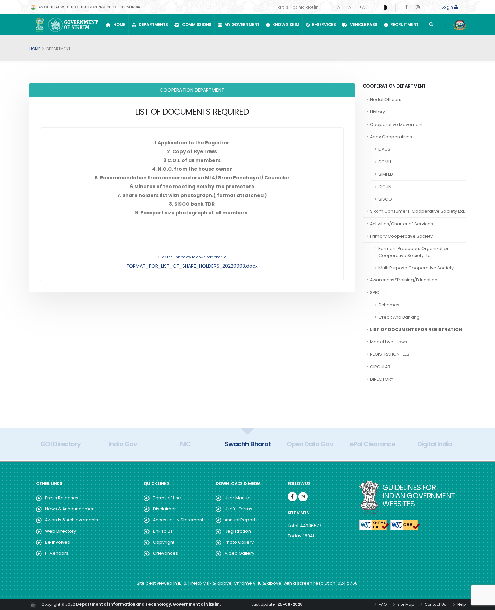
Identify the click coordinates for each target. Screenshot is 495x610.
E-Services (323, 24)
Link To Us (163, 531)
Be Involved (57, 542)
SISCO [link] (385, 199)
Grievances (165, 553)
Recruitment (404, 24)
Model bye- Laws (388, 342)
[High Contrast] (384, 7)
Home (118, 24)
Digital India (434, 444)
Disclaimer (164, 509)
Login (447, 7)
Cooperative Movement (396, 124)
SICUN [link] (384, 187)
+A (362, 7)
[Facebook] (406, 7)
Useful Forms (238, 509)
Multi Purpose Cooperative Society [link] (416, 268)
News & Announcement (70, 509)
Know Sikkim (285, 24)
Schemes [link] (388, 305)
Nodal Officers (385, 99)
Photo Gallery (239, 542)
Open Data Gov (310, 444)
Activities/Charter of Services (401, 224)
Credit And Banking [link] (399, 317)
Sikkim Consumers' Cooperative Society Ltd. (417, 211)
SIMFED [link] (385, 174)
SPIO (375, 292)
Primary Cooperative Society (401, 236)
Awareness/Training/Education (403, 280)
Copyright (163, 542)
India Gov (123, 444)
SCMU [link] (384, 162)
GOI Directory (60, 444)
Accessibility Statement (178, 520)
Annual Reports (241, 520)
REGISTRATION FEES (389, 354)
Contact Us (435, 604)
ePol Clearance (372, 444)
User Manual (238, 498)
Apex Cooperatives (391, 137)
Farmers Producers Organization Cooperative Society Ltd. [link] (414, 252)
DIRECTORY (381, 379)
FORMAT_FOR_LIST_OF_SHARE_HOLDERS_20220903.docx (192, 266)
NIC (185, 444)
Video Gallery (239, 553)
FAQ (382, 604)
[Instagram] (418, 7)
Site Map (405, 604)
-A (337, 7)
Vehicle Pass (362, 24)
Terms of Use (167, 498)
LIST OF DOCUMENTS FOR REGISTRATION (416, 329)
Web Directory (60, 531)
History (377, 112)
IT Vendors (56, 553)
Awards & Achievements (71, 520)
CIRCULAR (380, 367)
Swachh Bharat (248, 444)
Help (461, 604)
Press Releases (61, 498)
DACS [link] (384, 149)
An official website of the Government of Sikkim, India (88, 7)
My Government (241, 24)
